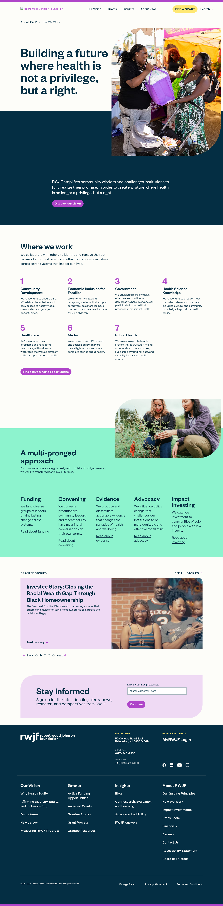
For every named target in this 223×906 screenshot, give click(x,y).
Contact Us (170, 842)
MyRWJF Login (176, 739)
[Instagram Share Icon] (187, 766)
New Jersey (29, 822)
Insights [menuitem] (128, 9)
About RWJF (174, 785)
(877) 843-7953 (125, 753)
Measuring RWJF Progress (39, 831)
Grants (74, 785)
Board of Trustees (175, 859)
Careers (168, 834)
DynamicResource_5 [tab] (45, 655)
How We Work (172, 802)
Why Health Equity (34, 793)
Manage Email (127, 884)
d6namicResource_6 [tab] (36, 655)
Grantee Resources (82, 831)
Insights (122, 785)
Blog (118, 793)
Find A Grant (185, 9)
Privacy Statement (156, 884)
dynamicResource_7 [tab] (41, 655)
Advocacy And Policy (130, 814)
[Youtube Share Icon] (179, 766)
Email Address (143, 685)
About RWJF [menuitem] (149, 9)
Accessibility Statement (179, 851)
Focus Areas (29, 814)
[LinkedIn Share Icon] (171, 766)
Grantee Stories (79, 814)
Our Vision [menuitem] (94, 9)
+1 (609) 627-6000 (127, 763)
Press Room (171, 818)
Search (205, 9)
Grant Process (78, 822)
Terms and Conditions (190, 884)
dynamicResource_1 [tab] (49, 655)
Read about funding (34, 531)
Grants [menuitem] (112, 9)
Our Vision (30, 785)
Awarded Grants (80, 806)
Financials (169, 826)
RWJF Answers (126, 822)
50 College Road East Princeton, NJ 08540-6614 (132, 740)
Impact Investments (177, 810)
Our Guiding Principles (178, 793)
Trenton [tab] (53, 655)
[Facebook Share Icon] (164, 766)
